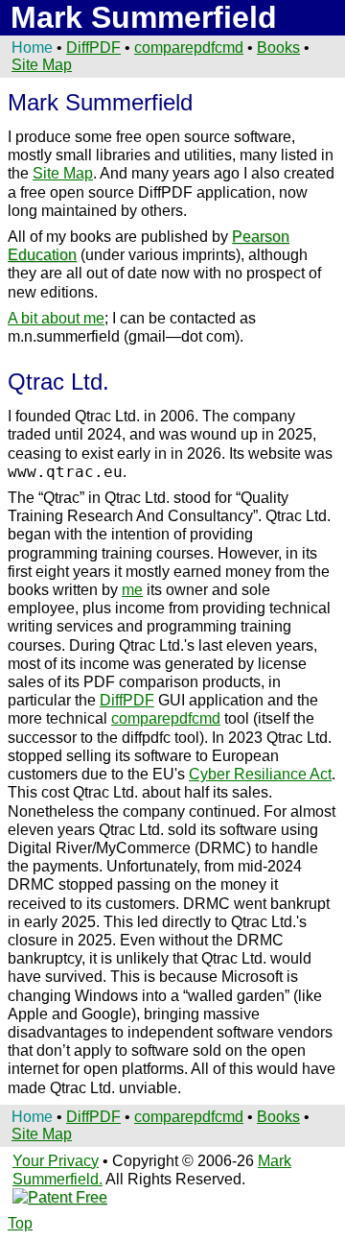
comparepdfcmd (165, 718)
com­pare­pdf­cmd (188, 47)
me (132, 590)
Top (20, 1223)
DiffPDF (93, 47)
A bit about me (56, 318)
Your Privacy (55, 1161)
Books (278, 47)
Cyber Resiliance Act (260, 774)
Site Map (42, 65)
